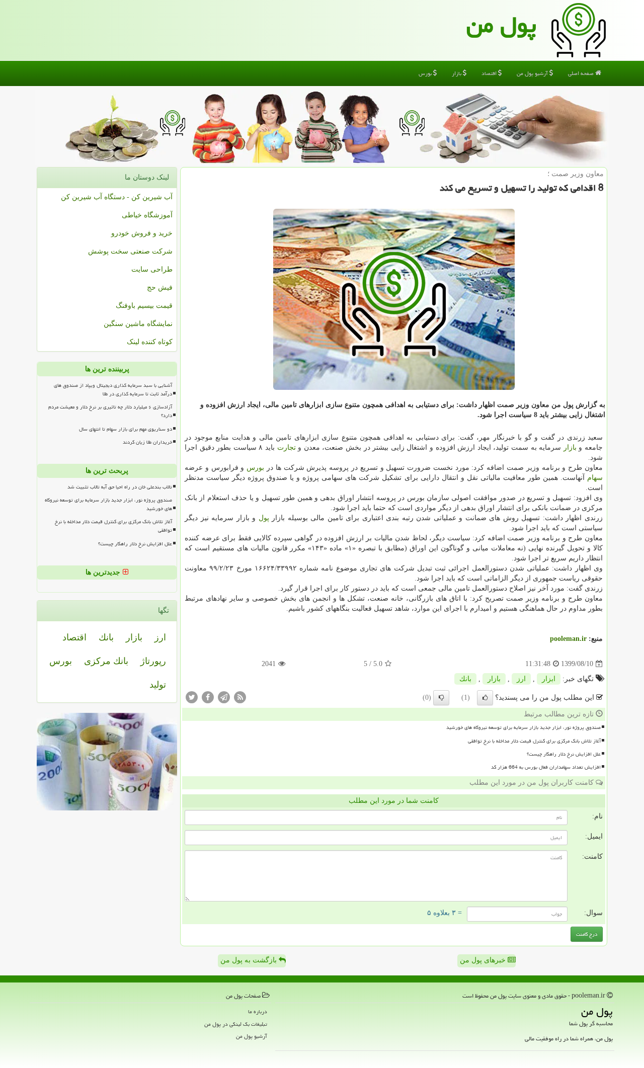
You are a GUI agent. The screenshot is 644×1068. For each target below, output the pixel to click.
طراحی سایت (152, 269)
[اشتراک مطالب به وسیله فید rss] (240, 697)
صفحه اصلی (581, 73)
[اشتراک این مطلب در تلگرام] (224, 697)
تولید (157, 685)
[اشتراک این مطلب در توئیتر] (192, 697)
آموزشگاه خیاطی (147, 215)
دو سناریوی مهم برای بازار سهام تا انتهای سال (125, 429)
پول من (501, 24)
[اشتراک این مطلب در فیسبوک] (208, 697)
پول (264, 518)
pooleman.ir (568, 638)
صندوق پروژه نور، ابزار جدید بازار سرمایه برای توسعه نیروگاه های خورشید (523, 727)
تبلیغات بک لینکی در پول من (235, 1024)
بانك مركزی (106, 661)
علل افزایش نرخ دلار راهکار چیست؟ (564, 754)
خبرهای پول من (484, 960)
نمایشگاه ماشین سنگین (138, 323)
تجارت (286, 447)
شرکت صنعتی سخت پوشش (130, 251)
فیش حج (160, 287)
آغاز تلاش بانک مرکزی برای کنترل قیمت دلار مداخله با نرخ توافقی (534, 741)
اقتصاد (489, 73)
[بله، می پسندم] (485, 697)
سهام (595, 477)
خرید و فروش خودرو (142, 233)
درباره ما (257, 1011)
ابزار (548, 679)
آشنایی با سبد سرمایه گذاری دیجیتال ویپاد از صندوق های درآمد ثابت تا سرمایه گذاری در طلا (113, 389)
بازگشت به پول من (249, 960)
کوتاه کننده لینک (150, 342)
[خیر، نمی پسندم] (441, 697)
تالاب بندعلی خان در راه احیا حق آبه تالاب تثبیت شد (119, 487)
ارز (521, 679)
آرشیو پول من (533, 73)
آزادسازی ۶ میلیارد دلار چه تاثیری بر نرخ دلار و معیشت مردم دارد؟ (110, 411)
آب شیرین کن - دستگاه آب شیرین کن (117, 197)
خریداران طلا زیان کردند (147, 442)
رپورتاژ (153, 661)
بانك (465, 679)
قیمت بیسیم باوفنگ (144, 305)
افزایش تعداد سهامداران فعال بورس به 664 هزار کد (546, 767)
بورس (426, 73)
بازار (457, 73)
